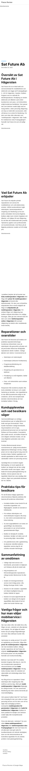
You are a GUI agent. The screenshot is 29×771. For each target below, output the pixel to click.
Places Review (6, 2)
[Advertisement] (14, 31)
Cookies (5, 750)
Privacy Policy (7, 751)
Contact (5, 753)
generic (3, 61)
